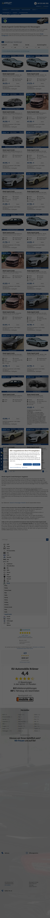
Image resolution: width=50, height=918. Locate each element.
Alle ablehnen (36, 464)
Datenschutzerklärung (15, 467)
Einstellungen (19, 464)
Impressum (24, 467)
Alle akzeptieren (27, 464)
